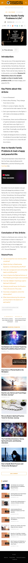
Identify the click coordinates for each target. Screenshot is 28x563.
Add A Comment (14, 473)
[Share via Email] (22, 26)
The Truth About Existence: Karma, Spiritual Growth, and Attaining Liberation (12, 441)
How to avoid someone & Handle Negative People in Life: (20, 320)
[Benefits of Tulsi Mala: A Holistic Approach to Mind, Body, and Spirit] (5, 535)
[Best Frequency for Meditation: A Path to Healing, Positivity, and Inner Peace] (5, 543)
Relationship (12, 12)
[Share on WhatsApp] (19, 26)
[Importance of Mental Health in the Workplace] (14, 361)
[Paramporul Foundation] (14, 2)
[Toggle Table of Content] (15, 50)
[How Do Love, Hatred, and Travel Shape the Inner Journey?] (14, 384)
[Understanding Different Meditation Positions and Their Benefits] (5, 511)
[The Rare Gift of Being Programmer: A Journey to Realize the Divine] (5, 503)
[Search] (26, 2)
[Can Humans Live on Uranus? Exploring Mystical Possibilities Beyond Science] (14, 338)
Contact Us (14, 559)
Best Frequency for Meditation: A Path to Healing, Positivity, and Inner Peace (18, 542)
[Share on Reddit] (13, 26)
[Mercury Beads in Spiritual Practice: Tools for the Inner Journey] (14, 407)
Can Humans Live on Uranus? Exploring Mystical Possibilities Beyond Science (18, 486)
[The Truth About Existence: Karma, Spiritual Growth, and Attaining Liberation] (14, 430)
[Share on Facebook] (8, 26)
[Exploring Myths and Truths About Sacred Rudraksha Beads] (5, 495)
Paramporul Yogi (10, 22)
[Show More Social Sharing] (24, 26)
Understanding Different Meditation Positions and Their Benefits (18, 511)
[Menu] (2, 2)
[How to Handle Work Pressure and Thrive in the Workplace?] (14, 455)
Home (6, 7)
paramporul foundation (7, 309)
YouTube (4, 166)
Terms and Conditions (20, 557)
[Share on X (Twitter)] (10, 26)
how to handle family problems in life (10, 307)
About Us (6, 557)
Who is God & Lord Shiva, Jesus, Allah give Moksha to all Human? (7, 320)
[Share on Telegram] (15, 26)
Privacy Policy (12, 557)
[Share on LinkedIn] (17, 26)
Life (6, 12)
